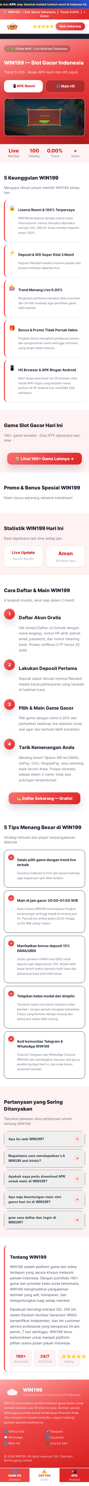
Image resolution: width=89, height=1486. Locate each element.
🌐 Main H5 (65, 86)
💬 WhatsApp (13, 1437)
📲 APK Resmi (23, 86)
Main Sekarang (70, 26)
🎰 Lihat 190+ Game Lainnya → (44, 458)
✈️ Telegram (54, 1431)
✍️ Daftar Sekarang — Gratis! (44, 798)
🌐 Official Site (14, 1431)
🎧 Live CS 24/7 (56, 1443)
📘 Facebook (54, 1437)
